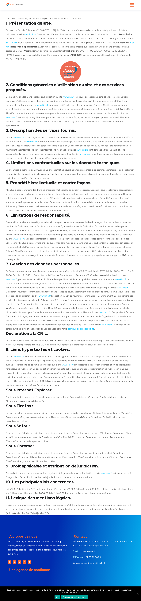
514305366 (12, 42)
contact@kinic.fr (87, 551)
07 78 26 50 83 (93, 557)
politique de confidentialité (81, 328)
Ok (57, 597)
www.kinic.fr (30, 34)
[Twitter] (19, 562)
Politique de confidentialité (74, 597)
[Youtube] (29, 562)
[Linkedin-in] (14, 562)
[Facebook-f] (9, 562)
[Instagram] (24, 562)
